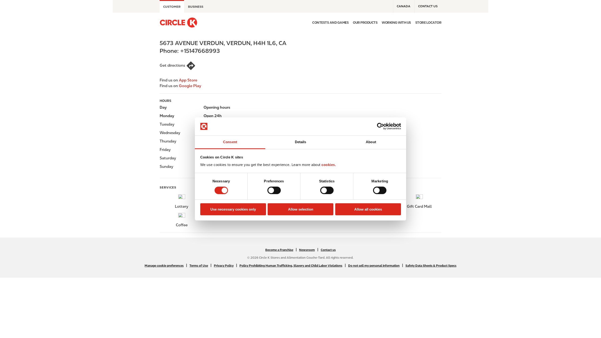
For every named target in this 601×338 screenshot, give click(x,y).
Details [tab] (300, 142)
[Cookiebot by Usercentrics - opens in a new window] (380, 126)
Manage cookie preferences (164, 265)
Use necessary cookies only (233, 209)
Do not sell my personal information (374, 265)
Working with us (396, 22)
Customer (172, 6)
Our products (365, 22)
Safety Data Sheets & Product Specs (430, 265)
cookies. (328, 165)
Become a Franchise (279, 250)
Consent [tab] (230, 142)
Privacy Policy (224, 265)
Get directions (172, 65)
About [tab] (371, 142)
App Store (188, 80)
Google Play (190, 86)
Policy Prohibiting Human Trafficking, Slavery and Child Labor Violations (290, 265)
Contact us (428, 6)
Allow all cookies (368, 209)
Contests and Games (330, 22)
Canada (403, 6)
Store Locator (428, 22)
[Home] (178, 22)
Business (195, 6)
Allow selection (300, 209)
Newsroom (307, 250)
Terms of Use (198, 265)
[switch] (274, 190)
